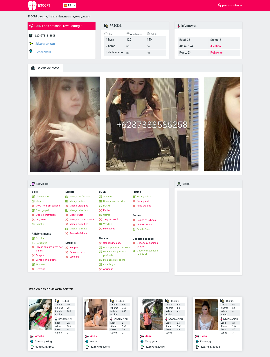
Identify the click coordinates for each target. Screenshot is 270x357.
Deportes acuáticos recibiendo (147, 252)
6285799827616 (155, 346)
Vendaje (107, 224)
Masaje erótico (77, 201)
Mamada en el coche (114, 259)
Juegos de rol (110, 219)
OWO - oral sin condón (48, 205)
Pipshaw (40, 264)
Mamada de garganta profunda (114, 253)
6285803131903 (45, 346)
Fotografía (41, 243)
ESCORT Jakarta (37, 16)
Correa (106, 214)
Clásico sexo (43, 196)
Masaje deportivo (79, 224)
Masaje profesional (80, 196)
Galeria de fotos (48, 68)
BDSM (106, 205)
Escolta (40, 238)
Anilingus (108, 269)
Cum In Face (143, 229)
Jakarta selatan (45, 43)
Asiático (215, 46)
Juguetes (41, 219)
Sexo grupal (42, 210)
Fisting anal (143, 201)
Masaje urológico (79, 205)
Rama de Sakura (78, 233)
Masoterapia (76, 214)
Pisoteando (109, 228)
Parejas (40, 255)
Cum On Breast (144, 224)
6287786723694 (210, 346)
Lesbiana (74, 256)
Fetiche (40, 224)
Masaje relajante (78, 228)
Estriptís (74, 247)
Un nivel (40, 201)
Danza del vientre (79, 252)
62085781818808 (45, 35)
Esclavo (107, 210)
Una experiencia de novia (116, 247)
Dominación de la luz (114, 201)
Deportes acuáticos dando (147, 245)
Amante (107, 196)
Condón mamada (112, 243)
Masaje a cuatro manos (82, 219)
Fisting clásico (144, 196)
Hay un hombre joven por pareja (49, 249)
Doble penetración (46, 214)
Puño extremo (144, 205)
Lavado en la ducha (46, 259)
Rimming (40, 269)
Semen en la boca (146, 220)
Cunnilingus (109, 264)
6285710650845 (100, 346)
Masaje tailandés (79, 210)
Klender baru (42, 52)
